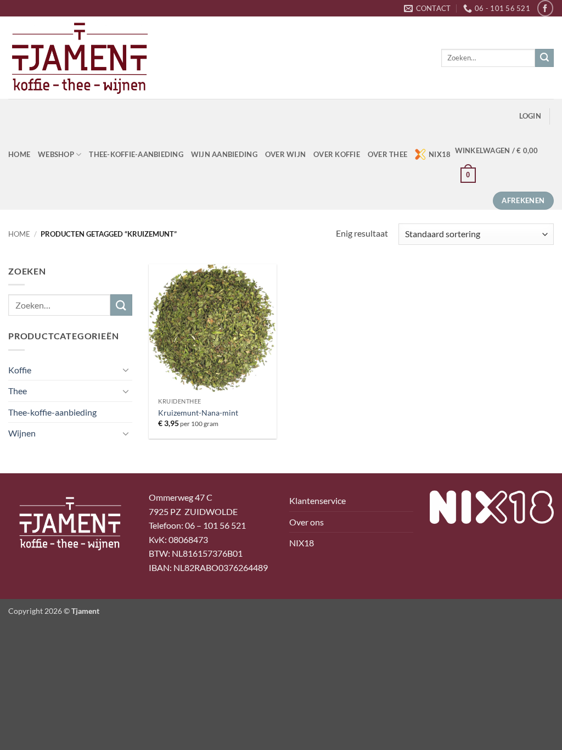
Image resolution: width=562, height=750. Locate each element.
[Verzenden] (544, 58)
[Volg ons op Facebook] (545, 8)
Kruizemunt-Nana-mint (198, 412)
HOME (19, 154)
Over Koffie (336, 154)
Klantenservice (317, 500)
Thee (17, 390)
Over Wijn (285, 154)
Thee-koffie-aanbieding (136, 154)
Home (19, 234)
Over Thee (387, 154)
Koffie (19, 370)
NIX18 (440, 154)
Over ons (306, 522)
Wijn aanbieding (224, 154)
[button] (530, 116)
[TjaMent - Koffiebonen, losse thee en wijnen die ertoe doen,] (79, 57)
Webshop (56, 154)
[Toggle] (125, 369)
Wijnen (22, 433)
